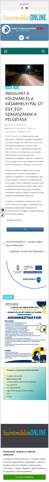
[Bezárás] (46, 449)
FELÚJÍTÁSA (11, 128)
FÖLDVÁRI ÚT (21, 128)
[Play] (21, 37)
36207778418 (16, 393)
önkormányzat (10, 132)
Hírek (16, 87)
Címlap (8, 87)
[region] (24, 465)
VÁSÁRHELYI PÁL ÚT (24, 132)
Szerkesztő (22, 125)
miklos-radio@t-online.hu (21, 396)
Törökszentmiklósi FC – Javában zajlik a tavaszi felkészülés (24, 243)
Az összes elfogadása (24, 477)
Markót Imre (31, 128)
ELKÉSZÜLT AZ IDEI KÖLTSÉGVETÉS (26, 251)
